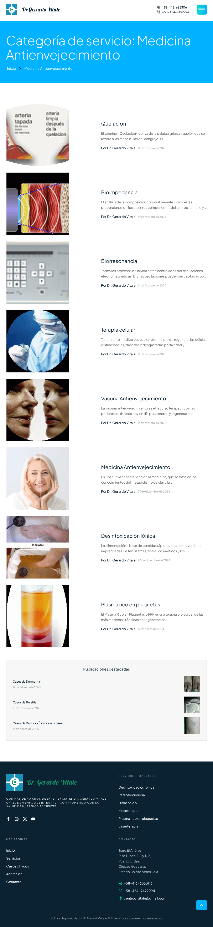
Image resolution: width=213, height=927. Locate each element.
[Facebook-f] (8, 819)
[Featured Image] (37, 135)
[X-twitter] (25, 819)
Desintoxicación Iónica (128, 536)
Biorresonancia (119, 261)
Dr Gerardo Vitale (41, 9)
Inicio (11, 68)
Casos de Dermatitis (27, 681)
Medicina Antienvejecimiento (135, 467)
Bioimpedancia (119, 192)
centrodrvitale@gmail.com (145, 898)
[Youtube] (33, 819)
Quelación (113, 123)
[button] (172, 7)
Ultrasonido (128, 803)
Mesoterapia (128, 810)
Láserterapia (128, 826)
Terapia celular (118, 329)
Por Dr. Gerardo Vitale (118, 148)
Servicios (13, 858)
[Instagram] (17, 819)
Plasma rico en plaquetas (130, 604)
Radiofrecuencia (132, 795)
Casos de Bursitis (24, 702)
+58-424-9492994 (139, 890)
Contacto (13, 882)
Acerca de (14, 874)
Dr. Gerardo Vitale (52, 782)
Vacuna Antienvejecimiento (133, 398)
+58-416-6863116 (138, 883)
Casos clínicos (17, 866)
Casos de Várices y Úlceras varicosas (37, 723)
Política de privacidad (65, 918)
